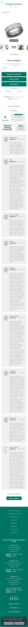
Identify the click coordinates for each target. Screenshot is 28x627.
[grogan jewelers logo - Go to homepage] (14, 5)
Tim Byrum (12, 371)
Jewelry (14, 520)
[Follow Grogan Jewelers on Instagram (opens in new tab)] (17, 599)
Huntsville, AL (14, 561)
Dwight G (12, 268)
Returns (20, 91)
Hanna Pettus (13, 447)
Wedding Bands (6, 12)
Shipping (8, 91)
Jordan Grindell (14, 215)
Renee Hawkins (14, 316)
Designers (14, 517)
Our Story (14, 529)
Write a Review (14, 498)
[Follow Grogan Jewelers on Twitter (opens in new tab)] (15, 599)
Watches (14, 523)
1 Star (12, 120)
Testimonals (14, 608)
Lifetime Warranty (14, 612)
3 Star (12, 117)
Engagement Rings (14, 514)
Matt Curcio (13, 418)
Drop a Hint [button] (14, 79)
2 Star (12, 119)
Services (14, 526)
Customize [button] (14, 84)
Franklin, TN (14, 576)
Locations (14, 532)
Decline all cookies (8, 623)
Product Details (14, 106)
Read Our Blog (14, 604)
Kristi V (11, 241)
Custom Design (14, 511)
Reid (10, 160)
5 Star (12, 114)
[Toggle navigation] (2, 2)
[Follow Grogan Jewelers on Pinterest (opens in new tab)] (12, 599)
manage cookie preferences (15, 619)
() (23, 114)
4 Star (12, 116)
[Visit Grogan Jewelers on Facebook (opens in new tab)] (10, 599)
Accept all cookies (19, 623)
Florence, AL (14, 545)
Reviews (14, 110)
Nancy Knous (13, 137)
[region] (14, 29)
